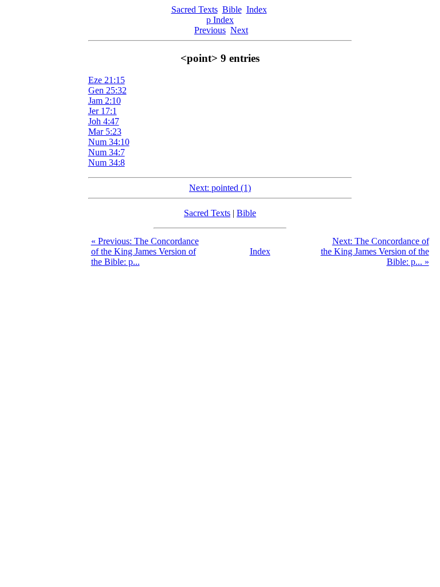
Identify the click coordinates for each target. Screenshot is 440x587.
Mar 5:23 (104, 131)
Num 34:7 (106, 152)
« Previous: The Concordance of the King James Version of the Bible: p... (145, 251)
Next (239, 30)
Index (256, 9)
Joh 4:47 (103, 121)
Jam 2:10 (104, 100)
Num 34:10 (108, 142)
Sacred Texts (194, 9)
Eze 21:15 (106, 80)
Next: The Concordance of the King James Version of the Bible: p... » (375, 251)
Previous (210, 30)
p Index (220, 20)
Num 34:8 (106, 162)
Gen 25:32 (107, 90)
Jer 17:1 (102, 111)
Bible (232, 9)
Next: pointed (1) (220, 188)
